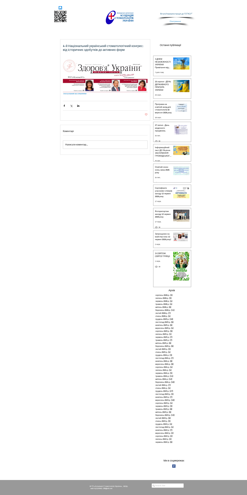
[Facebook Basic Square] (174, 466)
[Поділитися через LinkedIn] (78, 105)
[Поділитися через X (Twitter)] (71, 105)
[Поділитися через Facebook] (64, 105)
